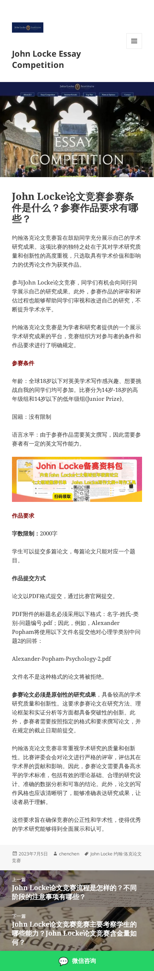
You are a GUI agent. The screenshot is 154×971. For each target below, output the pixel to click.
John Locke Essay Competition (46, 59)
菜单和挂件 (134, 48)
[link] (77, 961)
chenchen (69, 854)
